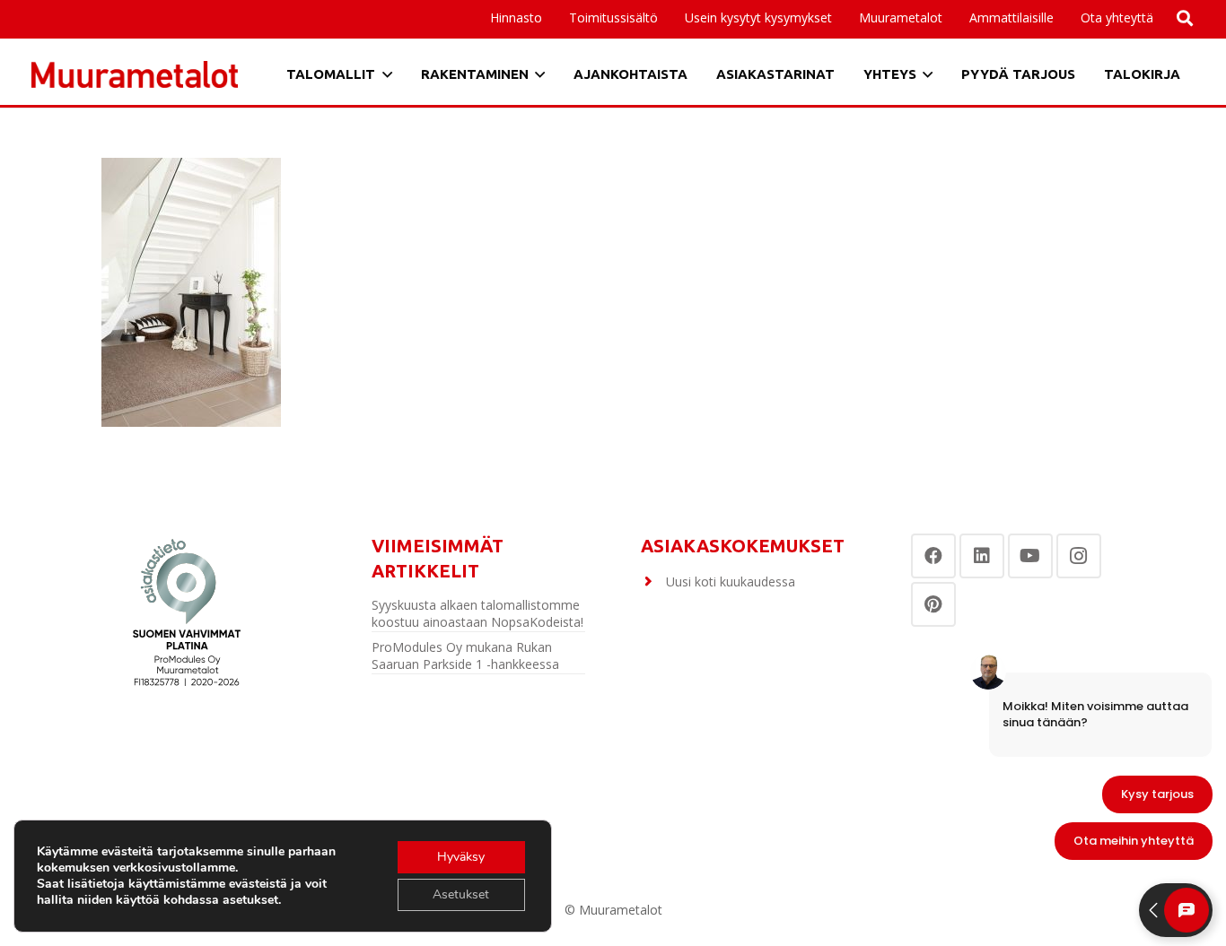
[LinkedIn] (981, 556)
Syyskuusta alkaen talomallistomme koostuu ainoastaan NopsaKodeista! (477, 613)
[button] (1061, 18)
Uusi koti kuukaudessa (730, 581)
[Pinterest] (933, 604)
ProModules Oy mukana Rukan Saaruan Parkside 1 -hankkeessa (465, 655)
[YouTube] (1030, 556)
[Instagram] (1078, 556)
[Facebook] (933, 556)
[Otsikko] (134, 74)
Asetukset (461, 894)
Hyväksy (461, 856)
